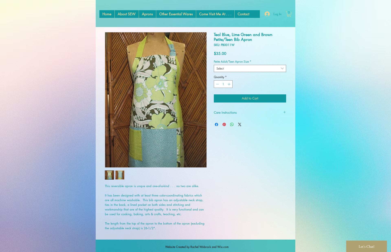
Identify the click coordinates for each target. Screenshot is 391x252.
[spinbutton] (223, 84)
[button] (289, 14)
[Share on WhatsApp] (232, 124)
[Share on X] (239, 124)
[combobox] (250, 68)
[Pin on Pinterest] (224, 124)
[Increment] (229, 84)
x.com (225, 247)
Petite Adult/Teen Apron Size (232, 61)
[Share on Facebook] (216, 124)
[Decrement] (217, 84)
